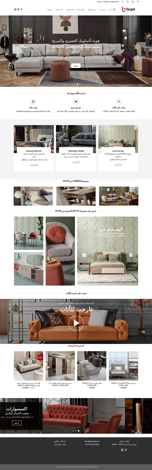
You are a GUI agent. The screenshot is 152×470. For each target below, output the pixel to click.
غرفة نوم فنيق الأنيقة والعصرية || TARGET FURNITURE (60, 384)
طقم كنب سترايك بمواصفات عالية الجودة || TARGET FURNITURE (28, 384)
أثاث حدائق (59, 9)
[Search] (114, 9)
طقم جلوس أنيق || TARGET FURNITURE (92, 384)
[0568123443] (122, 1)
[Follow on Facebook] (21, 9)
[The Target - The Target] (128, 9)
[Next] (4, 51)
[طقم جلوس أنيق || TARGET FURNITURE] (92, 366)
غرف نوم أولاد (92, 9)
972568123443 (92, 444)
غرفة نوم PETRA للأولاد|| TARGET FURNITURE (123, 384)
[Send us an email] (15, 9)
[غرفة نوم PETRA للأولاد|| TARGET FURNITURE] (123, 366)
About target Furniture (108, 2)
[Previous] (146, 51)
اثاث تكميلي (70, 9)
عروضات (49, 9)
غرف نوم (103, 9)
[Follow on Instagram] (18, 9)
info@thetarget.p (92, 441)
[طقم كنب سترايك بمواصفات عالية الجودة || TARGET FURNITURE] (28, 366)
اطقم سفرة (81, 9)
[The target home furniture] (137, 1)
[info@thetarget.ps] (132, 1)
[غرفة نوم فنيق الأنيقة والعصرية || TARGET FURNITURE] (60, 366)
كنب (110, 9)
